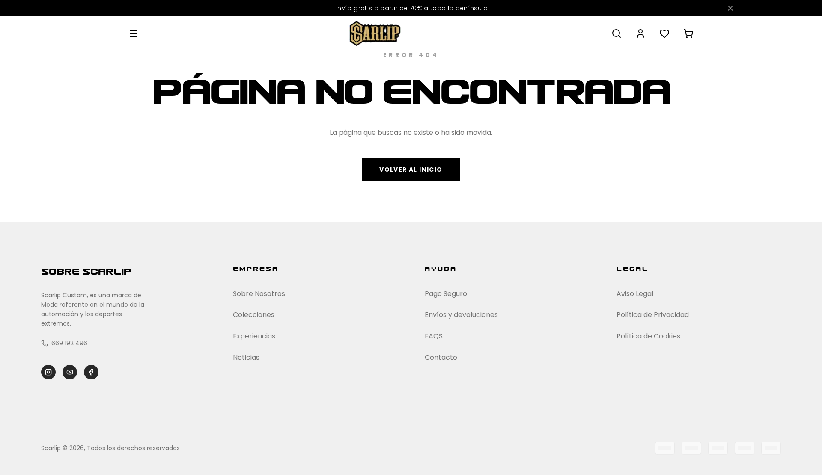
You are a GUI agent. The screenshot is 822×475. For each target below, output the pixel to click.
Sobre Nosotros (259, 294)
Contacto (441, 357)
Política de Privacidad (652, 315)
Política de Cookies (648, 336)
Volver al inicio (410, 169)
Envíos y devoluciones (461, 315)
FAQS (434, 336)
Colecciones (253, 315)
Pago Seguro (446, 294)
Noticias (246, 357)
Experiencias (254, 336)
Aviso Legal (634, 294)
